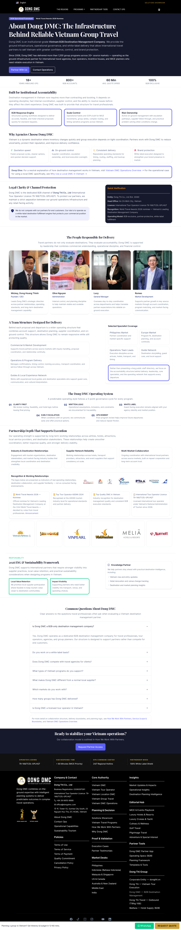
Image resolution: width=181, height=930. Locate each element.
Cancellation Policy (63, 863)
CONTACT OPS (119, 9)
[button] (21, 2)
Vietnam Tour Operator (103, 789)
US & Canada (98, 879)
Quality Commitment (64, 858)
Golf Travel (134, 828)
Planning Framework (139, 860)
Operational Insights (139, 789)
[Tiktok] (78, 919)
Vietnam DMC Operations (104, 803)
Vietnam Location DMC (103, 794)
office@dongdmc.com (66, 804)
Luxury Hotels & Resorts (141, 814)
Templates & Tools (138, 864)
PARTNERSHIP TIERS (99, 9)
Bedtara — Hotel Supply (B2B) (144, 908)
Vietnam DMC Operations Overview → (125, 170)
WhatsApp (145, 925)
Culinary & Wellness (139, 823)
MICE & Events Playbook (141, 810)
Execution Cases (100, 846)
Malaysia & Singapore (102, 874)
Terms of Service (62, 849)
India (94, 892)
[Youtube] (103, 919)
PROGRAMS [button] (78, 9)
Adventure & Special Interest (143, 837)
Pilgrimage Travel (138, 832)
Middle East (98, 888)
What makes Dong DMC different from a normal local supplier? (64, 680)
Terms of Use (61, 845)
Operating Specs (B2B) (140, 855)
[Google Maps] (84, 919)
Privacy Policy (61, 867)
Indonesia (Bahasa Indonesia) (106, 870)
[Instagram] (91, 919)
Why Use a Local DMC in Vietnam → (68, 173)
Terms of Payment (63, 854)
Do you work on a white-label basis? (50, 652)
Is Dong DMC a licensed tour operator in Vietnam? (57, 708)
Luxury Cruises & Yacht (141, 819)
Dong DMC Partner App (141, 851)
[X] (97, 917)
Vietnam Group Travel (103, 798)
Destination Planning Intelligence (145, 794)
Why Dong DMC (100, 831)
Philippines (97, 865)
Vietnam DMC (99, 785)
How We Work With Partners (119, 718)
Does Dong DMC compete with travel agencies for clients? (62, 661)
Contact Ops (60, 821)
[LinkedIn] (109, 919)
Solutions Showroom (102, 818)
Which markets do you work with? (49, 689)
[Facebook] (71, 919)
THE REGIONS (62, 9)
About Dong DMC (63, 817)
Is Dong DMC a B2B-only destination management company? (63, 626)
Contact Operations (43, 69)
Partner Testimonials (102, 850)
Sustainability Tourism (65, 830)
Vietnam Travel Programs (104, 822)
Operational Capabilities (66, 826)
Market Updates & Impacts (142, 785)
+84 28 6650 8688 (65, 800)
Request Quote (167, 925)
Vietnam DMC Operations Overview (62, 721)
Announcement (31, 513)
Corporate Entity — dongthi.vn (144, 879)
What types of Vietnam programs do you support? (57, 671)
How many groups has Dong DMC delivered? (55, 698)
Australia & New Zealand (104, 883)
